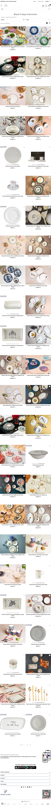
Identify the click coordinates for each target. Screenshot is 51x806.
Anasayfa (3, 17)
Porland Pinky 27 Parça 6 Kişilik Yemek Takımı (12, 495)
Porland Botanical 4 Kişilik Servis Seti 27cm (13, 405)
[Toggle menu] (2, 5)
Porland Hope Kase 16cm (38, 465)
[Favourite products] (46, 5)
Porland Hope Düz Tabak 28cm (38, 644)
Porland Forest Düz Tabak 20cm (12, 106)
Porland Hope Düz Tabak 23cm (13, 226)
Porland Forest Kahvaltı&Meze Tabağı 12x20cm (12, 315)
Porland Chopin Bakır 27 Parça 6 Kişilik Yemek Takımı (38, 614)
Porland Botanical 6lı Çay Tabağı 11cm (38, 495)
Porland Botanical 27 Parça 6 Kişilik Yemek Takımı (38, 315)
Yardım (34, 1)
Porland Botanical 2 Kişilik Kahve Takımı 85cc (38, 166)
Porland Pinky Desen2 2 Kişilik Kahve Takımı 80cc (38, 375)
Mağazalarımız (26, 801)
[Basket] (49, 5)
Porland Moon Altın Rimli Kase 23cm (12, 584)
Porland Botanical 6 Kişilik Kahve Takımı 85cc (12, 196)
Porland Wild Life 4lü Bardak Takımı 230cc (38, 554)
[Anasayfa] (6, 5)
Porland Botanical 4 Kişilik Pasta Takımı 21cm (38, 106)
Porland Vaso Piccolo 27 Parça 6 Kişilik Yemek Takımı (38, 405)
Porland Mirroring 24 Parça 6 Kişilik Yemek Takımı (12, 255)
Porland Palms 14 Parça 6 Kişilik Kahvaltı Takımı (13, 524)
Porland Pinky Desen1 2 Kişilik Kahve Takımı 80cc (13, 465)
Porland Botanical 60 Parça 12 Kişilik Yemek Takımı (38, 76)
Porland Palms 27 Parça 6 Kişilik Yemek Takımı (12, 435)
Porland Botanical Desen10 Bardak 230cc (12, 674)
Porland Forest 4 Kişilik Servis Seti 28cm (38, 285)
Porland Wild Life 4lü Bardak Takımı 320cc (12, 644)
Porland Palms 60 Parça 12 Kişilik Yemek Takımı (13, 76)
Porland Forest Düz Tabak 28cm (12, 166)
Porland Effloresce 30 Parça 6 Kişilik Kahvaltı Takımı (38, 46)
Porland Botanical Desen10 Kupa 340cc (38, 584)
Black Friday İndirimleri (11, 17)
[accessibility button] (2, 804)
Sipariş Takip (40, 1)
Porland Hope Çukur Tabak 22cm (38, 734)
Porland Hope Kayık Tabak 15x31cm (13, 734)
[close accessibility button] (5, 803)
